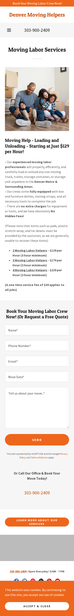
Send (37, 440)
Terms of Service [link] (39, 457)
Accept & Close (36, 606)
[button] (9, 30)
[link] (37, 14)
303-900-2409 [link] (37, 30)
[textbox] (37, 330)
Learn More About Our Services (36, 522)
